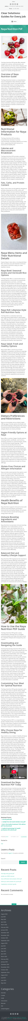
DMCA (13, 1)
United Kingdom (5, 1008)
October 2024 (4, 970)
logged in (10, 853)
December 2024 (5, 964)
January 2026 (4, 930)
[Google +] (17, 4)
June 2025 (3, 948)
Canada (3, 995)
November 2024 (5, 967)
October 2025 (4, 938)
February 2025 (4, 959)
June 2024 (3, 980)
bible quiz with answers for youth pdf (11, 881)
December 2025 (5, 932)
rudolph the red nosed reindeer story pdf (13, 822)
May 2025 (3, 951)
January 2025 (4, 962)
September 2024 (5, 972)
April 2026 (3, 922)
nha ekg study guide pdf (7, 873)
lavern (7, 836)
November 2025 (5, 935)
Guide (2, 998)
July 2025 (3, 946)
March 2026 (4, 924)
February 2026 (4, 927)
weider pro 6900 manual (7, 876)
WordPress (24, 1018)
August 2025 (4, 943)
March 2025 (4, 956)
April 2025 (3, 954)
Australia (3, 993)
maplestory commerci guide (8, 884)
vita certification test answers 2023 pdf (11, 879)
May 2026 (3, 919)
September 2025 (5, 940)
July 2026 (3, 916)
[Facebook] (10, 4)
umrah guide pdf (7, 819)
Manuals (3, 1003)
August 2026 (4, 914)
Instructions (4, 1001)
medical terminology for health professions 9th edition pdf (10, 829)
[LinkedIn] (15, 4)
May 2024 (3, 983)
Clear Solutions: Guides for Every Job (18, 1017)
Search (3, 858)
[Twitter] (13, 4)
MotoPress (9, 1018)
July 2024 (3, 977)
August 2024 (4, 975)
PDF (2, 844)
